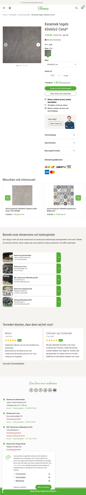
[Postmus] (43, 8)
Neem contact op (56, 123)
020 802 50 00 (31, 408)
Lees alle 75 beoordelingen (13, 363)
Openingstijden (18, 408)
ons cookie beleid (19, 465)
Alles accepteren (43, 487)
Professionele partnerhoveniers (32, 2)
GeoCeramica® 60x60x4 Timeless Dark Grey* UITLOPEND (21, 210)
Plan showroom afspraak (61, 94)
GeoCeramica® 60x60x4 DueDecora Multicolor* (61, 210)
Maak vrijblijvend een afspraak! (43, 491)
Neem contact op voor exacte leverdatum (59, 100)
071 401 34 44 (31, 439)
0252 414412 (30, 422)
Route (8, 408)
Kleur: (48, 48)
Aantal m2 (48, 71)
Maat (46, 60)
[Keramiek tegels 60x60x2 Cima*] (48, 53)
